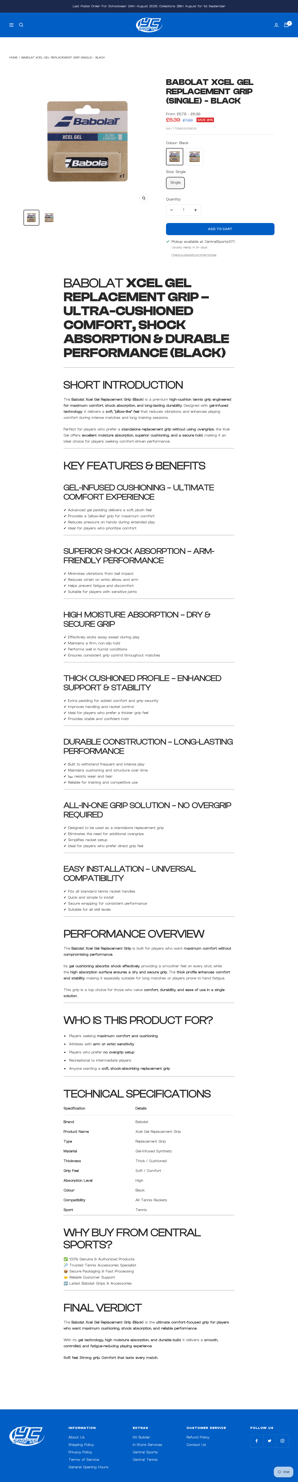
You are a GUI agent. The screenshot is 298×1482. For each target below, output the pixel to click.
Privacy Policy (80, 1452)
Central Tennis (145, 1460)
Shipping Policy (81, 1445)
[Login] (276, 25)
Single (175, 183)
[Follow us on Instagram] (282, 1441)
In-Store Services (147, 1445)
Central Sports (145, 1452)
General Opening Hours (88, 1467)
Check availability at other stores (194, 255)
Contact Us (196, 1445)
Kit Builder (141, 1437)
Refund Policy (197, 1437)
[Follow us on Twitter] (269, 1441)
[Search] (21, 25)
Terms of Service (83, 1460)
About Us (76, 1437)
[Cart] (286, 25)
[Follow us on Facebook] (256, 1441)
